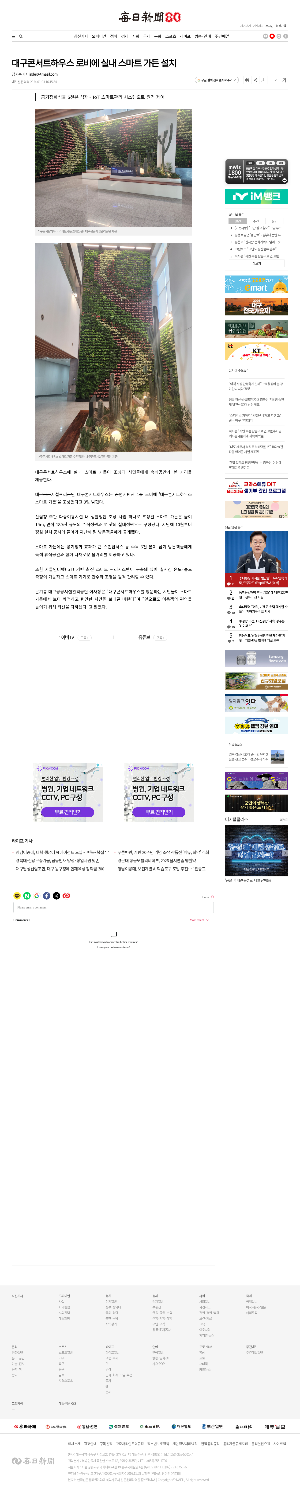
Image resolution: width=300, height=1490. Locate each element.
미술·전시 (18, 1363)
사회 (135, 36)
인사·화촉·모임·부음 (118, 1375)
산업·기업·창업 (162, 1318)
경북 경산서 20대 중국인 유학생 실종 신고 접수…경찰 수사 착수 (248, 756)
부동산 (156, 1307)
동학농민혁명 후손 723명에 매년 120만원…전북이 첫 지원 (263, 594)
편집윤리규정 (210, 1443)
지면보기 (245, 25)
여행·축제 (111, 1358)
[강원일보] (56, 1426)
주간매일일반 (254, 1352)
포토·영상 (205, 1346)
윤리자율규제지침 (235, 1443)
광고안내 (90, 1443)
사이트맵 (280, 1443)
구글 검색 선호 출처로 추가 (216, 80)
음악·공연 (18, 1358)
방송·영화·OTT (162, 1358)
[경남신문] (87, 1426)
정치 (113, 36)
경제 (124, 36)
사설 (61, 1301)
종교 (14, 1375)
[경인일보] (119, 1426)
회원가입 (281, 25)
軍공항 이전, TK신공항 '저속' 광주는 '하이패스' (262, 623)
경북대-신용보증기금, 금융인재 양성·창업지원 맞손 (57, 860)
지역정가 (111, 1324)
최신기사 (81, 36)
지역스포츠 (66, 1380)
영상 (202, 1352)
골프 (61, 1375)
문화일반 (17, 1352)
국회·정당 (111, 1312)
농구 (61, 1369)
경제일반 (158, 1301)
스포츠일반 (66, 1352)
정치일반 (111, 1301)
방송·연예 (203, 36)
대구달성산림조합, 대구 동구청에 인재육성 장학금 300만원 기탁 (68, 868)
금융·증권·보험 (162, 1312)
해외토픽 (251, 1312)
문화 (157, 36)
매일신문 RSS (67, 1403)
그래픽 (203, 1363)
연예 (155, 1346)
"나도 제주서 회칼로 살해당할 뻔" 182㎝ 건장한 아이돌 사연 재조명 (256, 449)
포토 (202, 1358)
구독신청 (106, 1443)
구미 (14, 1409)
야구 (61, 1358)
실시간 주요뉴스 (239, 370)
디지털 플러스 (236, 819)
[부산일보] (212, 1426)
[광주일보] (150, 1426)
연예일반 (158, 1352)
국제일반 (251, 1301)
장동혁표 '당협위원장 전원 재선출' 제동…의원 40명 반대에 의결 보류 (262, 637)
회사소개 (74, 1443)
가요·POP (158, 1363)
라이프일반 (112, 1352)
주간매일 (222, 36)
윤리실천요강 (260, 1443)
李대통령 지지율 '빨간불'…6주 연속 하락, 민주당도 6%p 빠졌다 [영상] (263, 580)
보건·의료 (205, 1318)
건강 (108, 1369)
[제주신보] (275, 1426)
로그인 (269, 25)
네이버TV (72, 637)
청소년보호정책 (158, 1443)
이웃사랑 (204, 1329)
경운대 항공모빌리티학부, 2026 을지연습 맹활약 (157, 860)
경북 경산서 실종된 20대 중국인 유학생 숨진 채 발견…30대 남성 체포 (256, 402)
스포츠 (170, 36)
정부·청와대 (113, 1307)
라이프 (185, 36)
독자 (108, 1380)
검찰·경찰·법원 (209, 1312)
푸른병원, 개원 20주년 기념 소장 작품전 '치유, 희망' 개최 (163, 852)
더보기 (284, 819)
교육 (202, 1324)
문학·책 (17, 1369)
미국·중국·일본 (256, 1307)
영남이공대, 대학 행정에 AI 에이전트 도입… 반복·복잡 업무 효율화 (70, 852)
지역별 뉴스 (206, 1335)
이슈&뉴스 (235, 744)
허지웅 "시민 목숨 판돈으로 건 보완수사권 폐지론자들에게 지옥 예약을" (255, 433)
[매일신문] (25, 1426)
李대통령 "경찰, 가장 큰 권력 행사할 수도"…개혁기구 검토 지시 (263, 609)
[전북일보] (243, 1426)
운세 (108, 1391)
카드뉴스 (204, 1369)
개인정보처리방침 (184, 1443)
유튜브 (151, 637)
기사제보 (258, 25)
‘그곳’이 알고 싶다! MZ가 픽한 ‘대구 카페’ (252, 880)
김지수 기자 (20, 74)
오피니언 (99, 36)
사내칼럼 (64, 1307)
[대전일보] (181, 1426)
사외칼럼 (64, 1312)
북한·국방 (111, 1318)
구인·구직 (158, 1324)
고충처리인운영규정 (130, 1443)
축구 (61, 1363)
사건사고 (204, 1307)
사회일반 (204, 1301)
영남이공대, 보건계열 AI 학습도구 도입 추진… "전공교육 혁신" (168, 868)
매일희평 (64, 1318)
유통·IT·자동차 (161, 1329)
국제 (146, 36)
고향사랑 (17, 1403)
